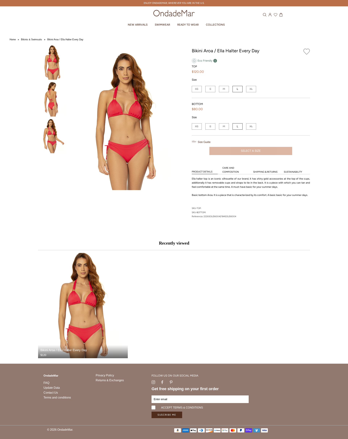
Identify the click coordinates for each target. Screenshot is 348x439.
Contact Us (51, 392)
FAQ (46, 382)
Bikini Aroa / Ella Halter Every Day (65, 39)
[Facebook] (162, 381)
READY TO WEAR (188, 24)
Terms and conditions (57, 397)
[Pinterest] (171, 381)
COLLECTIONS (215, 24)
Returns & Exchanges (110, 380)
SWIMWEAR (162, 24)
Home (13, 39)
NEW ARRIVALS (138, 24)
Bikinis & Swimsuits (31, 39)
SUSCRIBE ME (167, 414)
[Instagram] (153, 381)
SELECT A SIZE (251, 151)
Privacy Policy (105, 375)
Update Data (52, 387)
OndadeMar (64, 429)
